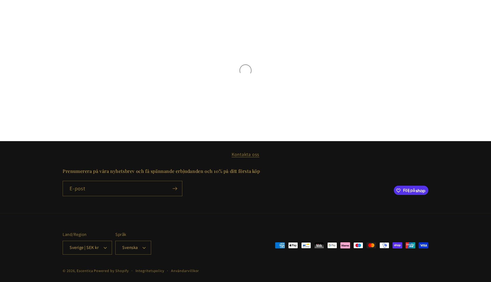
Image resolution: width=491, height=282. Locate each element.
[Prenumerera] (175, 188)
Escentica (85, 270)
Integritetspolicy (150, 270)
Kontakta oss (245, 154)
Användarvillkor (185, 270)
